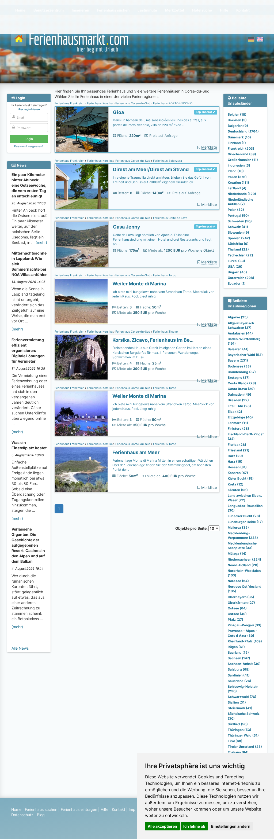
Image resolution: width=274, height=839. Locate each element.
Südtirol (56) (238, 724)
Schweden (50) (240, 221)
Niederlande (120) (242, 194)
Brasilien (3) (237, 120)
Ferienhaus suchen (41, 809)
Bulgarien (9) (238, 126)
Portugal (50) (238, 216)
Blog (41, 814)
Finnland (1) (237, 143)
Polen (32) (236, 210)
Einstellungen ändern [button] (230, 826)
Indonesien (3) (239, 165)
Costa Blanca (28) (242, 383)
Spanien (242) (239, 238)
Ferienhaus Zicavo (165, 331)
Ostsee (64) (237, 608)
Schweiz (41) (238, 227)
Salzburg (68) (239, 669)
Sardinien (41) (239, 675)
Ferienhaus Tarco (164, 275)
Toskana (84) (238, 752)
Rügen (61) (236, 647)
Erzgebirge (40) (240, 417)
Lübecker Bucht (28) (244, 516)
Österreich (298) (241, 278)
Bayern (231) (238, 360)
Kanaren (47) (238, 473)
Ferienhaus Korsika (99, 103)
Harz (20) (235, 456)
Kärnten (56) (238, 490)
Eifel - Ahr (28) (239, 406)
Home (16, 809)
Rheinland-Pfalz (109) (245, 641)
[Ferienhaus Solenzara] (81, 186)
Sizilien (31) (237, 702)
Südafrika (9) (238, 244)
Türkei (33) (236, 261)
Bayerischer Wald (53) (245, 355)
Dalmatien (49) (239, 394)
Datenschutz (22, 814)
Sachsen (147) (239, 658)
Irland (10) (236, 171)
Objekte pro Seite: (191, 528)
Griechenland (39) (242, 154)
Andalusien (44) (240, 333)
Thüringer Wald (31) (243, 735)
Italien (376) (237, 177)
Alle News (20, 648)
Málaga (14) (237, 553)
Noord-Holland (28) (243, 565)
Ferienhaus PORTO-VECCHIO (172, 103)
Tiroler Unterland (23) (245, 747)
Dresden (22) (238, 400)
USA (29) (235, 266)
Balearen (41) (238, 349)
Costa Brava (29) (241, 389)
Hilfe (104, 809)
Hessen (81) (237, 467)
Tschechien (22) (240, 255)
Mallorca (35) (238, 527)
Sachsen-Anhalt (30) (244, 664)
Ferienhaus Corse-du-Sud (133, 103)
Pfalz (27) (235, 619)
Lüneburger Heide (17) (245, 522)
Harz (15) (235, 461)
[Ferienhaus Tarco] (81, 301)
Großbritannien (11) (243, 160)
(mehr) (41, 242)
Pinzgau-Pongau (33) (244, 625)
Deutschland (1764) (243, 131)
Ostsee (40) (237, 614)
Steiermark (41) (240, 708)
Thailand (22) (238, 249)
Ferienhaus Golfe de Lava (169, 218)
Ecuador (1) (237, 283)
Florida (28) (237, 445)
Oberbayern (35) (241, 597)
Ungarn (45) (237, 272)
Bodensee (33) (239, 366)
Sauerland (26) (239, 681)
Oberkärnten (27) (241, 603)
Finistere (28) (238, 428)
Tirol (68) (235, 741)
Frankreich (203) (241, 148)
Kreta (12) (235, 484)
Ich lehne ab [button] (194, 826)
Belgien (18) (237, 114)
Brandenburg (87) (242, 372)
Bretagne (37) (239, 378)
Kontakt (118, 809)
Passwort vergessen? (28, 146)
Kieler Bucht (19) (241, 478)
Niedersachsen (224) (244, 559)
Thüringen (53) (239, 730)
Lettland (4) (237, 188)
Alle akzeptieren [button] (162, 826)
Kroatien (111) (238, 183)
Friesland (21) (238, 450)
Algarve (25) (238, 317)
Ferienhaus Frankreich (70, 103)
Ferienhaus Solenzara (167, 161)
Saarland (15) (238, 652)
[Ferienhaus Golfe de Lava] (81, 244)
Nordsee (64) (238, 581)
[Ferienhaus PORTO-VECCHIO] (81, 129)
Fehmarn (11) (238, 423)
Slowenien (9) (238, 232)
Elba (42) (235, 412)
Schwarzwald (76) (242, 697)
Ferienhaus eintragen (79, 809)
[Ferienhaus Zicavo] (81, 357)
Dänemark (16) (239, 137)
